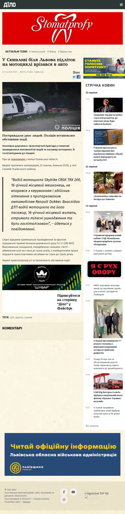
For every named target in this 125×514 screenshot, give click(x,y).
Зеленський (38, 51)
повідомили (18, 159)
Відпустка (66, 51)
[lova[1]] (62, 475)
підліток (19, 317)
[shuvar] (41, 289)
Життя (23, 72)
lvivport (26, 502)
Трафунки (39, 72)
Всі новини (92, 425)
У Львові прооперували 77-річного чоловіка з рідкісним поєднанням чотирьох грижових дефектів (108, 347)
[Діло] (9, 4)
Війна (52, 51)
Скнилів (28, 317)
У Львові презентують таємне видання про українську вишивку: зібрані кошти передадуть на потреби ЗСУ (108, 154)
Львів (30, 72)
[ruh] (104, 278)
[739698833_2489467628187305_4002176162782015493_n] (62, 43)
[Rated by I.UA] (91, 497)
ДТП (12, 317)
